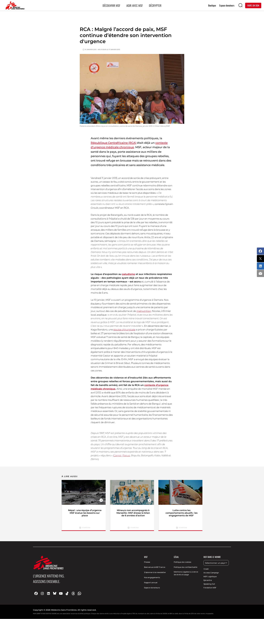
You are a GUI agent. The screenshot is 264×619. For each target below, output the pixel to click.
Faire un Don (253, 5)
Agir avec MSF (134, 5)
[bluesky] (55, 593)
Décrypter (155, 5)
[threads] (73, 593)
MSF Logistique (210, 576)
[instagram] (42, 593)
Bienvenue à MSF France (154, 567)
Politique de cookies (182, 562)
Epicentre (208, 580)
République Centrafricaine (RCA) (113, 142)
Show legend (101, 500)
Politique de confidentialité (185, 567)
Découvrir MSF (111, 5)
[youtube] (61, 593)
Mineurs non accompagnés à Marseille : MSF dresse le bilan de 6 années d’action (133, 513)
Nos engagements (152, 577)
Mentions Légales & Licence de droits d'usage (186, 573)
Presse (147, 562)
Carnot (117, 455)
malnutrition (144, 311)
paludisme (128, 274)
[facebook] (36, 593)
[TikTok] (67, 593)
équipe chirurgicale (124, 329)
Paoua (126, 455)
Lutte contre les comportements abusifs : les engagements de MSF (181, 513)
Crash (206, 569)
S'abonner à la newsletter (155, 572)
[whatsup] (79, 593)
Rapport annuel (150, 582)
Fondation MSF (210, 587)
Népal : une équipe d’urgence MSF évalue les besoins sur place (84, 513)
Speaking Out (209, 584)
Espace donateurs (152, 587)
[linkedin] (48, 593)
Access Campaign (211, 572)
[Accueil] (14, 5)
